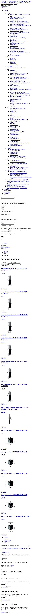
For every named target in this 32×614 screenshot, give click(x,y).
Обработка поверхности (16, 80)
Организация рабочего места (17, 51)
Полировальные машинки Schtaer (18, 173)
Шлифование (13, 40)
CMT (8, 107)
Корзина (3, 599)
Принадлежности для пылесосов (18, 97)
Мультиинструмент (14, 134)
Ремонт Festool (7, 190)
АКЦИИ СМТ (13, 110)
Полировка (12, 62)
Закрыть (3, 574)
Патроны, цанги (14, 112)
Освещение (12, 50)
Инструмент (13, 61)
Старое (11, 122)
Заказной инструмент (15, 116)
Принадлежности (14, 85)
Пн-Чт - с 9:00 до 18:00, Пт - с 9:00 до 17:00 (15, 3)
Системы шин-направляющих (17, 48)
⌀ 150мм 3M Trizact (14, 160)
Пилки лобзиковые (14, 130)
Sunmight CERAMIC (15, 151)
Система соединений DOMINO (18, 37)
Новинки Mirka (13, 65)
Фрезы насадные (14, 141)
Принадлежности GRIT (16, 99)
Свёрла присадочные (15, 121)
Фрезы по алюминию (15, 140)
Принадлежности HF (15, 86)
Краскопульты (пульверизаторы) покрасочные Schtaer (18, 175)
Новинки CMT (13, 111)
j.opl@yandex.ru (4, 552)
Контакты (6, 193)
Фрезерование (13, 36)
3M (7, 159)
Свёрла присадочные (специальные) (19, 119)
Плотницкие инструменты (16, 31)
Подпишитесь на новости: (7, 545)
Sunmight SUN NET (14, 152)
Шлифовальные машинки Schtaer (18, 171)
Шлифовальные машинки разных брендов (17, 183)
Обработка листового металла (17, 74)
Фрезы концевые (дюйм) (16, 145)
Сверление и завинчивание (16, 18)
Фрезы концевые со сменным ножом (19, 142)
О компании (7, 192)
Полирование (13, 44)
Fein (8, 69)
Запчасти (12, 100)
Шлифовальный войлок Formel (17, 168)
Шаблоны (12, 123)
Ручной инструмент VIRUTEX (17, 67)
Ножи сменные (13, 133)
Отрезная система (14, 33)
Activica (12, 565)
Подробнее (3, 288)
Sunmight (9, 148)
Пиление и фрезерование (16, 76)
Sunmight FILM (13, 153)
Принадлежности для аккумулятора (19, 73)
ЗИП (11, 114)
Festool (8, 13)
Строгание (12, 39)
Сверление (12, 106)
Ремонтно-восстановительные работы (19, 32)
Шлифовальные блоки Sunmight (18, 156)
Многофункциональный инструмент (19, 29)
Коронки (12, 136)
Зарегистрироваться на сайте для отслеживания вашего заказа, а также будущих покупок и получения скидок (16, 229)
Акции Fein (12, 70)
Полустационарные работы (16, 28)
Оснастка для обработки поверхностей (19, 93)
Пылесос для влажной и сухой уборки (19, 78)
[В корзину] (2, 380)
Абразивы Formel (14, 166)
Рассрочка (6, 189)
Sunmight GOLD (14, 155)
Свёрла (11, 118)
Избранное (3, 587)
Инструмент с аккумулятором (17, 92)
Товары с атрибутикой (15, 55)
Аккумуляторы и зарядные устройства (19, 22)
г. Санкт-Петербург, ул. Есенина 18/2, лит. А (13, 2)
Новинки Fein (13, 71)
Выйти (5, 243)
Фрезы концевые (14, 144)
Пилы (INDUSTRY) (15, 126)
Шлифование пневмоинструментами (19, 41)
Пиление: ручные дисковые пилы (18, 21)
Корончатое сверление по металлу (18, 77)
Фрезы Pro (12, 146)
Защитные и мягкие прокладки (17, 149)
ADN (11, 566)
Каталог (6, 11)
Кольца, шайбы (13, 137)
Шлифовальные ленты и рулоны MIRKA (17, 188)
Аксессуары (13, 59)
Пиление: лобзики (14, 20)
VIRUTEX (9, 66)
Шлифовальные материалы (16, 43)
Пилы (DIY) (13, 127)
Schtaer (8, 170)
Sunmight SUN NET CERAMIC (17, 157)
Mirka (8, 56)
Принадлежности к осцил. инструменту (20, 95)
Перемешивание (14, 46)
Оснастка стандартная (15, 96)
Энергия (6, 251)
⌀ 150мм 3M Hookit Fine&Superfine (18, 163)
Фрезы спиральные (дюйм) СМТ (18, 108)
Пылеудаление (13, 47)
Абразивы (12, 58)
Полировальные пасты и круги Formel (19, 167)
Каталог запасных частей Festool (18, 17)
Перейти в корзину (5, 247)
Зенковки (12, 115)
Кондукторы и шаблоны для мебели (16, 186)
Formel (8, 164)
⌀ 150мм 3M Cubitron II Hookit (17, 162)
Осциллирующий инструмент (17, 81)
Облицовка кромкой (15, 35)
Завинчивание (13, 88)
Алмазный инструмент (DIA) (17, 131)
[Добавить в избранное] (1, 380)
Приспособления (14, 125)
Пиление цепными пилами (16, 24)
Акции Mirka (13, 63)
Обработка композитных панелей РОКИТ (17, 179)
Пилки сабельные (14, 129)
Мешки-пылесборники (12, 185)
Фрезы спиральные (14, 138)
